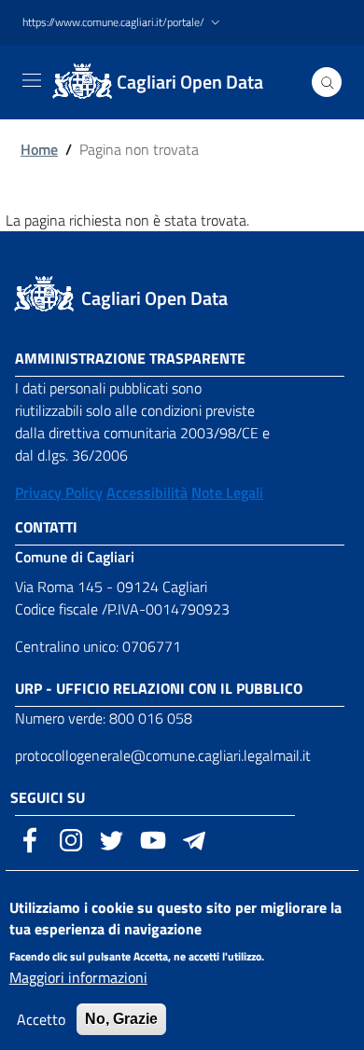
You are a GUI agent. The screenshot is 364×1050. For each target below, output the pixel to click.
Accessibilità (147, 492)
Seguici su (47, 797)
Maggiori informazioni (78, 977)
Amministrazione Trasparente (130, 358)
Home (39, 149)
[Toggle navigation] (32, 80)
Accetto (41, 1019)
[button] (123, 23)
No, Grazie (121, 1019)
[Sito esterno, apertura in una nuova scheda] (30, 838)
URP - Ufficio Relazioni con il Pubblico (158, 688)
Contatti (46, 527)
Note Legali (227, 492)
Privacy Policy (59, 492)
